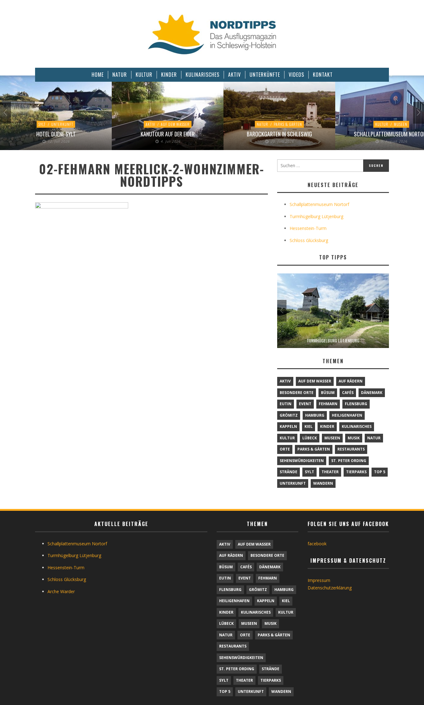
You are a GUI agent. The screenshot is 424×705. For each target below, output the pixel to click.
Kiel (308, 426)
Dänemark (371, 392)
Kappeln (288, 426)
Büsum (328, 392)
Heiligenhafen (347, 415)
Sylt (42, 124)
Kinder (327, 426)
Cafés (348, 392)
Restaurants (351, 449)
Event (305, 403)
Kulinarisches (357, 426)
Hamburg (314, 415)
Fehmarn (328, 403)
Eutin (285, 403)
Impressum (319, 580)
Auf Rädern (351, 381)
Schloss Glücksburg (309, 240)
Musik (354, 438)
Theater (330, 471)
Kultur (381, 124)
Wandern (323, 483)
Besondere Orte (296, 392)
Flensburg (356, 403)
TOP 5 (379, 471)
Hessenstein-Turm (308, 228)
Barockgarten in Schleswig (279, 134)
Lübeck (309, 438)
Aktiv (150, 124)
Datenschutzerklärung (330, 588)
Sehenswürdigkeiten (302, 460)
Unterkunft (62, 124)
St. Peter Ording (348, 460)
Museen (400, 124)
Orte (285, 449)
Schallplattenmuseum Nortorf (319, 204)
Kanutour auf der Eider (168, 134)
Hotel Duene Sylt (56, 134)
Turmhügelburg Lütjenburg (316, 216)
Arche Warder (61, 591)
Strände (288, 471)
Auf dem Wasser (175, 124)
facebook (317, 544)
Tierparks (356, 471)
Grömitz (289, 415)
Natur (262, 124)
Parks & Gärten (288, 124)
